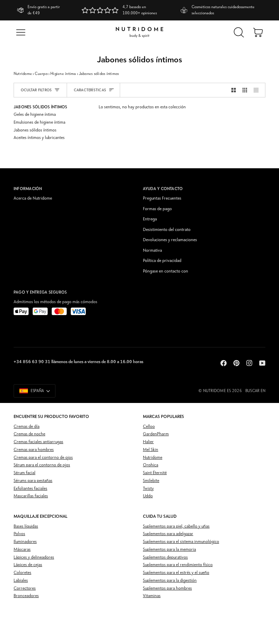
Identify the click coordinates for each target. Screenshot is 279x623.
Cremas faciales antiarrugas (38, 442)
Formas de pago (157, 209)
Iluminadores (25, 542)
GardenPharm (156, 434)
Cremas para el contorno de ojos (43, 457)
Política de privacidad (162, 261)
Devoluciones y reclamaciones (170, 240)
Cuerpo (41, 74)
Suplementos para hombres (167, 588)
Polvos (19, 534)
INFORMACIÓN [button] (28, 188)
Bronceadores (26, 596)
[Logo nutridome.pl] (139, 32)
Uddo (148, 496)
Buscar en (255, 391)
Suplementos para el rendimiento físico (178, 565)
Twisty (148, 488)
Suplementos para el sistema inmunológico (181, 542)
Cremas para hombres (34, 450)
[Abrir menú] (21, 32)
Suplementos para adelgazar (168, 534)
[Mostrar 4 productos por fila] (257, 90)
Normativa (152, 250)
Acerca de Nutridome (33, 198)
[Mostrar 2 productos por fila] (233, 90)
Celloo (149, 426)
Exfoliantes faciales (30, 488)
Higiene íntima (63, 74)
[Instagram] (249, 363)
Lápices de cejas (28, 565)
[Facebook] (223, 363)
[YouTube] (262, 363)
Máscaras (22, 549)
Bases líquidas (26, 526)
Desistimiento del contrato (167, 230)
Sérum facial (24, 473)
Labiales (21, 580)
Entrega (150, 219)
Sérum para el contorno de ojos (42, 465)
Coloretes (22, 573)
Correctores (25, 588)
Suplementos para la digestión (170, 580)
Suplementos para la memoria (169, 549)
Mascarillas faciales (31, 496)
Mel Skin (150, 450)
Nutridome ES (217, 391)
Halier (148, 442)
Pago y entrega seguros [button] (40, 292)
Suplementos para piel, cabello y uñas (176, 526)
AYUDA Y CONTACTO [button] (163, 188)
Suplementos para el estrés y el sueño (176, 573)
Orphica (150, 465)
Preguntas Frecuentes (162, 198)
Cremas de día (26, 426)
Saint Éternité (155, 473)
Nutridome (23, 74)
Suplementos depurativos (165, 557)
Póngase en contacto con (165, 271)
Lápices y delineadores (34, 557)
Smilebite (151, 481)
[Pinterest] (236, 363)
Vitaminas (152, 596)
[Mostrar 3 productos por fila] (244, 90)
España (37, 391)
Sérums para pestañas (33, 481)
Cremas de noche (29, 434)
